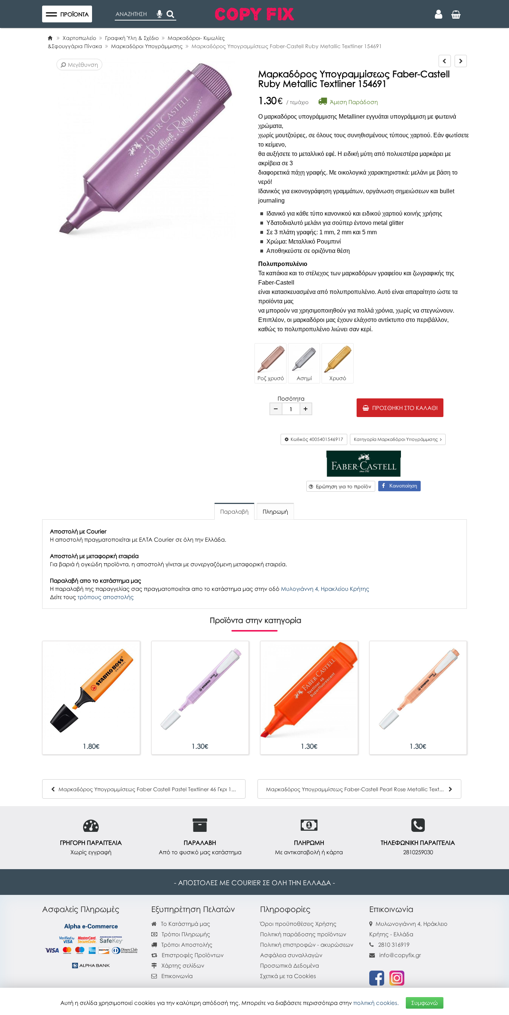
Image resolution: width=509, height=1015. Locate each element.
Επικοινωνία (177, 975)
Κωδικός (315, 439)
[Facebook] (376, 977)
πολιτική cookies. (376, 1002)
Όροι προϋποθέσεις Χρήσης (298, 923)
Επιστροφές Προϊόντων (192, 955)
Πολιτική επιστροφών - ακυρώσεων (306, 944)
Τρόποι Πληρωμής (185, 934)
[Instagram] (396, 977)
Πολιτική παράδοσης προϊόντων (303, 934)
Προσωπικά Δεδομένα (289, 965)
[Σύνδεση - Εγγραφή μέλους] (438, 14)
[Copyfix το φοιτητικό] (254, 13)
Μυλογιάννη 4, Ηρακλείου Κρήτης (325, 588)
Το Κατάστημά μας (184, 923)
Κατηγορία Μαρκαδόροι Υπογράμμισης (397, 439)
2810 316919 (394, 944)
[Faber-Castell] (363, 463)
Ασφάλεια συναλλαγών (291, 955)
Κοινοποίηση (401, 486)
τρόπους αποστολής (106, 596)
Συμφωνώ (424, 1002)
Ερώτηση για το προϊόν (342, 486)
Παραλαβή (234, 511)
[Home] (50, 38)
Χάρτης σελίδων (182, 965)
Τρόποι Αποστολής (186, 944)
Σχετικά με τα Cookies (288, 975)
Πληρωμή (275, 511)
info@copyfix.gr (399, 955)
